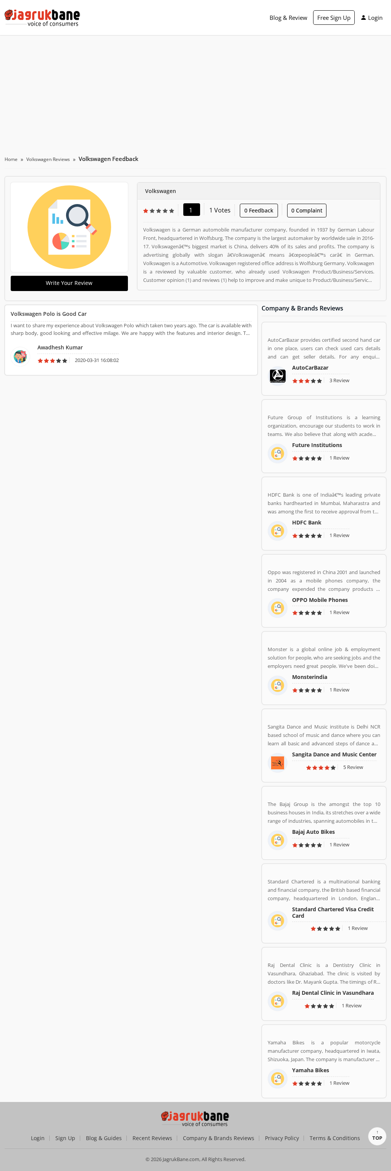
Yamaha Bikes (310, 1070)
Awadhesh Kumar (60, 347)
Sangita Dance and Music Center (334, 754)
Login (375, 17)
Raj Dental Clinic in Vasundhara (333, 992)
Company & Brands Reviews (218, 1138)
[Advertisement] (195, 92)
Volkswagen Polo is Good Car (49, 313)
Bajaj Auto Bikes (313, 831)
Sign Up (65, 1138)
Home (11, 159)
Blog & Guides (104, 1138)
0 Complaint (306, 210)
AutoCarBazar (310, 367)
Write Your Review (69, 282)
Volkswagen (160, 191)
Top (377, 1137)
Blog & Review (288, 17)
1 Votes (220, 210)
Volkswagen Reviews (48, 159)
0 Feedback (258, 210)
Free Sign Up (334, 17)
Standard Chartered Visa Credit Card (333, 912)
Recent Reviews (152, 1138)
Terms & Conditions (335, 1138)
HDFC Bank (307, 522)
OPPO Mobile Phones (320, 599)
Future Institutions (317, 445)
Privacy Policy (282, 1138)
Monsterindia (309, 676)
